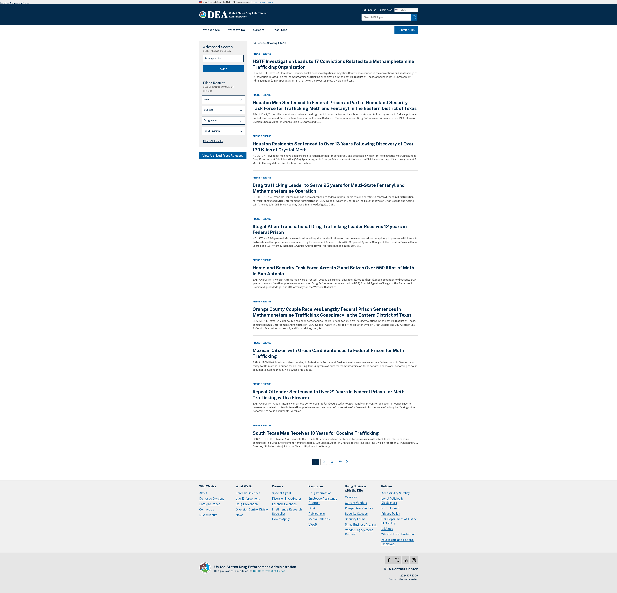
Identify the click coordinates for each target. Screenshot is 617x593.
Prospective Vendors (359, 508)
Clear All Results (213, 141)
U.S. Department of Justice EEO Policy (399, 521)
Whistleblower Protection (398, 534)
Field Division (212, 131)
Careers (258, 30)
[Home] (243, 15)
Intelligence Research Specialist (287, 511)
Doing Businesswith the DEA (356, 488)
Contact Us (206, 509)
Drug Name (210, 120)
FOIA (311, 508)
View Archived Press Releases (222, 155)
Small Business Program (361, 524)
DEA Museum (208, 515)
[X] (397, 560)
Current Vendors (356, 502)
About (203, 493)
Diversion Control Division (252, 509)
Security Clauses (356, 513)
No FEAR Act (390, 508)
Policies (387, 486)
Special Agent (281, 493)
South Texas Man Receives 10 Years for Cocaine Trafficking (316, 433)
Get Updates (369, 10)
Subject (208, 109)
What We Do (236, 30)
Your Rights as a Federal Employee (397, 542)
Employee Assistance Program (322, 500)
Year (206, 99)
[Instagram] (414, 560)
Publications (316, 513)
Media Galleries (319, 519)
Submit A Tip (406, 30)
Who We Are (211, 30)
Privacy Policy (390, 513)
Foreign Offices (209, 504)
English (402, 10)
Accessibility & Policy (395, 493)
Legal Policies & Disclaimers (392, 500)
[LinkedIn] (405, 560)
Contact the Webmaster (403, 579)
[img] (414, 17)
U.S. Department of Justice (269, 571)
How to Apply (281, 519)
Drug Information (319, 493)
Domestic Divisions (211, 498)
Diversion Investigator (286, 498)
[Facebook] (389, 560)
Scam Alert (386, 10)
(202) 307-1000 (409, 575)
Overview (351, 497)
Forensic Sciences (248, 493)
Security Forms (355, 519)
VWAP (312, 524)
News (239, 515)
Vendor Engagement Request (359, 532)
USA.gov (387, 528)
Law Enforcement (248, 498)
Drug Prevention (247, 504)
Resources (280, 30)
